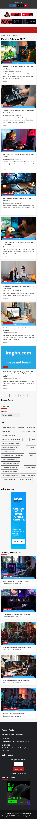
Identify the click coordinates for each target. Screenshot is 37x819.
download (6, 431)
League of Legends (8, 451)
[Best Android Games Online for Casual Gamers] (18, 140)
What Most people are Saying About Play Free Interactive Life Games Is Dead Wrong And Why (18, 374)
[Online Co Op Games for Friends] (18, 699)
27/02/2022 (18, 115)
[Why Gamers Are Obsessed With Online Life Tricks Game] (18, 272)
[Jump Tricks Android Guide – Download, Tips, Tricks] (18, 228)
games (33, 439)
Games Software (8, 105)
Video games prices (25, 479)
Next (24, 395)
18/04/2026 (18, 616)
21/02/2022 (18, 378)
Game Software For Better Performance (16, 581)
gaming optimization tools (11, 443)
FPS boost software (8, 435)
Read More (5, 81)
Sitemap (28, 813)
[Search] (34, 30)
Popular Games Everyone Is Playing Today (17, 647)
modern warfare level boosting (12, 455)
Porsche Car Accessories (10, 475)
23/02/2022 (18, 291)
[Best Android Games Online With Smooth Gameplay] (18, 184)
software (31, 475)
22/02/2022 (18, 332)
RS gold (23, 475)
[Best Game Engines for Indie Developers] (18, 666)
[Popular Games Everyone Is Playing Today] (18, 633)
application (31, 427)
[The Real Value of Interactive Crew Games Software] (18, 314)
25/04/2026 (18, 583)
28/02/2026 (18, 683)
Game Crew (22, 773)
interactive (31, 447)
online (32, 455)
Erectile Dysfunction (28, 431)
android (21, 427)
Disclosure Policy (19, 813)
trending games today (9, 479)
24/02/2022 (18, 247)
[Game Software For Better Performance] (18, 567)
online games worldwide (10, 459)
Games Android (8, 237)
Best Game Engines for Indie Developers (16, 680)
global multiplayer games (10, 447)
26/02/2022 (18, 159)
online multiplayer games (10, 463)
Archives (4, 411)
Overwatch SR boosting (10, 467)
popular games (30, 467)
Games (5, 367)
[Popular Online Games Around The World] (18, 600)
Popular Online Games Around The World (16, 614)
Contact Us (9, 813)
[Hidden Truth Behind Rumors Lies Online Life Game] (18, 52)
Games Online (7, 62)
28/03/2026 (18, 650)
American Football (8, 427)
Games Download (8, 149)
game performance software (11, 439)
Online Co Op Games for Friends (13, 714)
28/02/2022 (18, 71)
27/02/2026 (18, 716)
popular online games (9, 471)
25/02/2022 (18, 203)
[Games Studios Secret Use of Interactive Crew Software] (18, 96)
